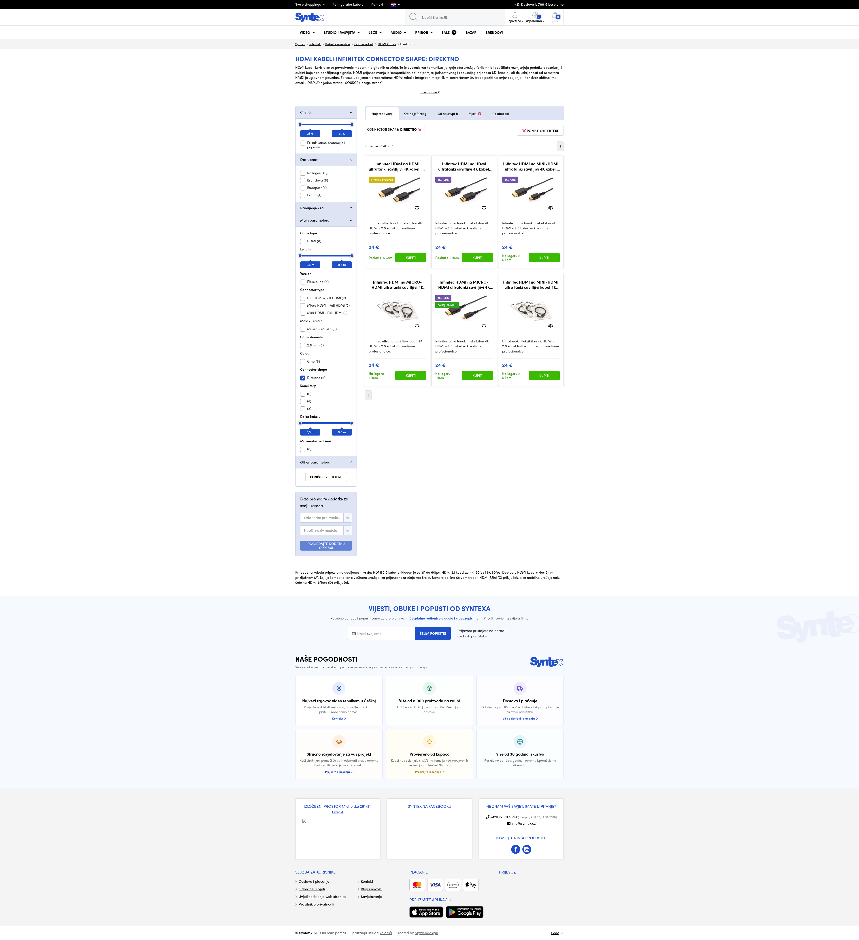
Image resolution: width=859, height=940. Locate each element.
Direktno (408, 129)
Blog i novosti (371, 888)
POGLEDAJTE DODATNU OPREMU (326, 545)
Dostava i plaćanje (314, 881)
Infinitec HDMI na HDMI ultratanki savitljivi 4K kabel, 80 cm (464, 166)
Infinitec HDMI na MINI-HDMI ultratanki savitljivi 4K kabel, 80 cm (531, 166)
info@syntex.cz (523, 823)
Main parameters (314, 220)
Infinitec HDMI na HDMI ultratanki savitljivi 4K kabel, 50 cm (397, 166)
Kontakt (377, 4)
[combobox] (326, 518)
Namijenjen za (312, 207)
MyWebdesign (426, 932)
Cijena (305, 112)
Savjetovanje (371, 896)
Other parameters (315, 462)
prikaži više (428, 92)
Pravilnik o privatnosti (316, 904)
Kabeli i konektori (337, 44)
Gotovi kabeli (363, 44)
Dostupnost (309, 159)
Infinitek (315, 44)
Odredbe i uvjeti (312, 888)
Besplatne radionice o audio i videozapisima (443, 618)
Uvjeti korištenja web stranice (322, 896)
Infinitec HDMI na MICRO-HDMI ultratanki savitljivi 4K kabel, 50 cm (397, 284)
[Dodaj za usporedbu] (417, 207)
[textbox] (323, 518)
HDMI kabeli (387, 44)
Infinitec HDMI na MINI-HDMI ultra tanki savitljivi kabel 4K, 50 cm (531, 284)
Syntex (300, 44)
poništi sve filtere (326, 476)
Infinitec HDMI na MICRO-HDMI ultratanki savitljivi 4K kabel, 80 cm (464, 284)
